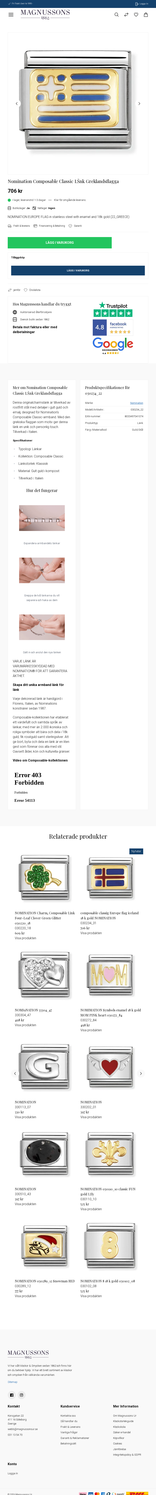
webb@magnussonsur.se (23, 1429)
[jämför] (126, 14)
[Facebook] (12, 1395)
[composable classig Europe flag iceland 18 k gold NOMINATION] (110, 878)
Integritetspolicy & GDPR (127, 1454)
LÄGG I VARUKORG (78, 270)
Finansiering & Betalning (52, 225)
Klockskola (119, 1426)
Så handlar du (69, 1421)
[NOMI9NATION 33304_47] (45, 976)
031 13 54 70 (15, 1434)
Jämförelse (119, 1449)
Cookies (117, 1443)
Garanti (78, 225)
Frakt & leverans (21, 225)
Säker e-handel (122, 1432)
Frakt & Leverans (70, 1426)
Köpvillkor (118, 1438)
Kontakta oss (68, 1415)
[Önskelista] (136, 14)
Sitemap (12, 1381)
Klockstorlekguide (123, 1421)
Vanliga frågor (69, 1432)
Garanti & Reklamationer (75, 1438)
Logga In (13, 1473)
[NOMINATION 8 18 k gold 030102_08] (110, 1247)
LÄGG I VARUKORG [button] (60, 243)
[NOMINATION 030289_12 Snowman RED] (45, 1247)
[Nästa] (141, 1073)
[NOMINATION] (45, 1068)
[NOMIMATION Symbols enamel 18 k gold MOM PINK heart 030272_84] (110, 976)
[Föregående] (15, 1073)
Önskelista (34, 290)
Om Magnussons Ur (124, 1415)
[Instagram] (21, 1395)
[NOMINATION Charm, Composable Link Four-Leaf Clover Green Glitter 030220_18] (45, 878)
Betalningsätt (68, 1443)
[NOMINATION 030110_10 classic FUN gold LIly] (110, 1154)
